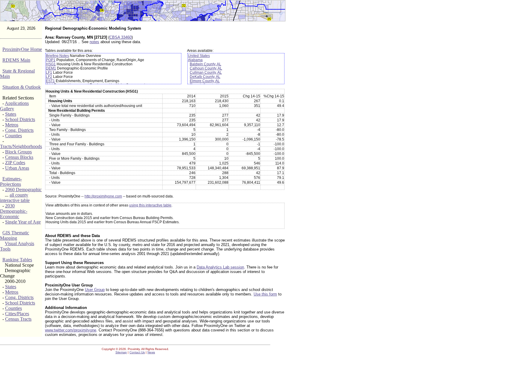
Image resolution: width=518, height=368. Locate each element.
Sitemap (121, 352)
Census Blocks (19, 157)
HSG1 (51, 64)
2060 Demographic (23, 189)
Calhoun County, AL (206, 68)
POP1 (50, 60)
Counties (13, 135)
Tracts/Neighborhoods (21, 146)
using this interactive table (150, 205)
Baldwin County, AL (205, 64)
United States (199, 56)
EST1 (50, 81)
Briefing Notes (57, 56)
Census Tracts (18, 319)
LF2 (49, 77)
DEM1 (51, 68)
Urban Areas (17, 168)
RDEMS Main (16, 60)
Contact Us (137, 352)
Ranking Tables (17, 259)
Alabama (195, 60)
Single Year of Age (23, 221)
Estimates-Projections (11, 181)
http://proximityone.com (103, 196)
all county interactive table (15, 197)
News (151, 352)
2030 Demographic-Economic (13, 211)
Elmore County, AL (205, 81)
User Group (95, 289)
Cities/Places (17, 313)
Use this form (265, 294)
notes (94, 42)
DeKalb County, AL (205, 77)
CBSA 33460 (120, 37)
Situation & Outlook (21, 87)
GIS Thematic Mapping (14, 235)
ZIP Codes (15, 162)
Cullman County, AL (206, 72)
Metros (11, 124)
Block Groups (18, 151)
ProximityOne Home (22, 49)
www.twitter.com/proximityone (70, 330)
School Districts (20, 119)
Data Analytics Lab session (220, 267)
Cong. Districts (19, 130)
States (10, 114)
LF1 (49, 72)
